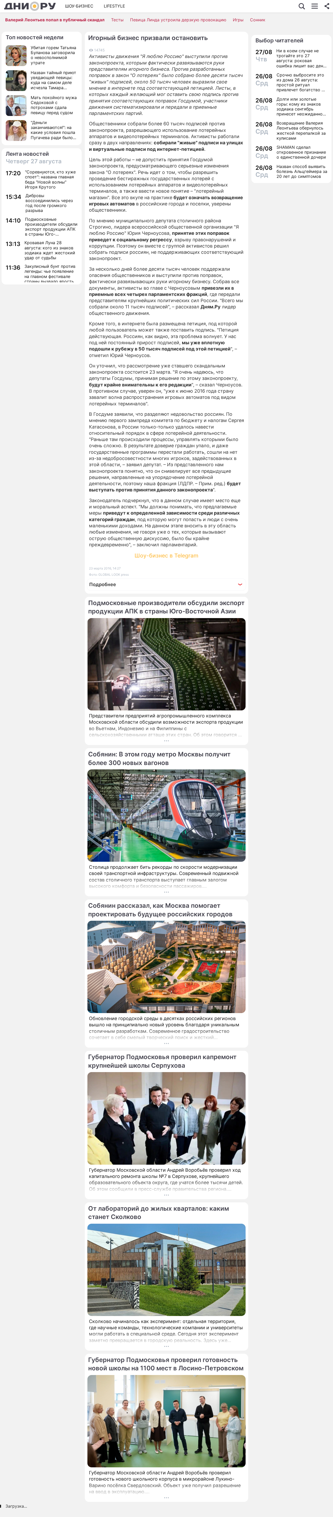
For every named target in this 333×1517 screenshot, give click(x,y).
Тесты (117, 19)
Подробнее (102, 584)
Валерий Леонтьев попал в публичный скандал (55, 19)
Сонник (257, 19)
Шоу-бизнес (79, 6)
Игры (238, 19)
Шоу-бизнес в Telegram (166, 555)
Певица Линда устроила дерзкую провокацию (178, 19)
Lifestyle (114, 6)
